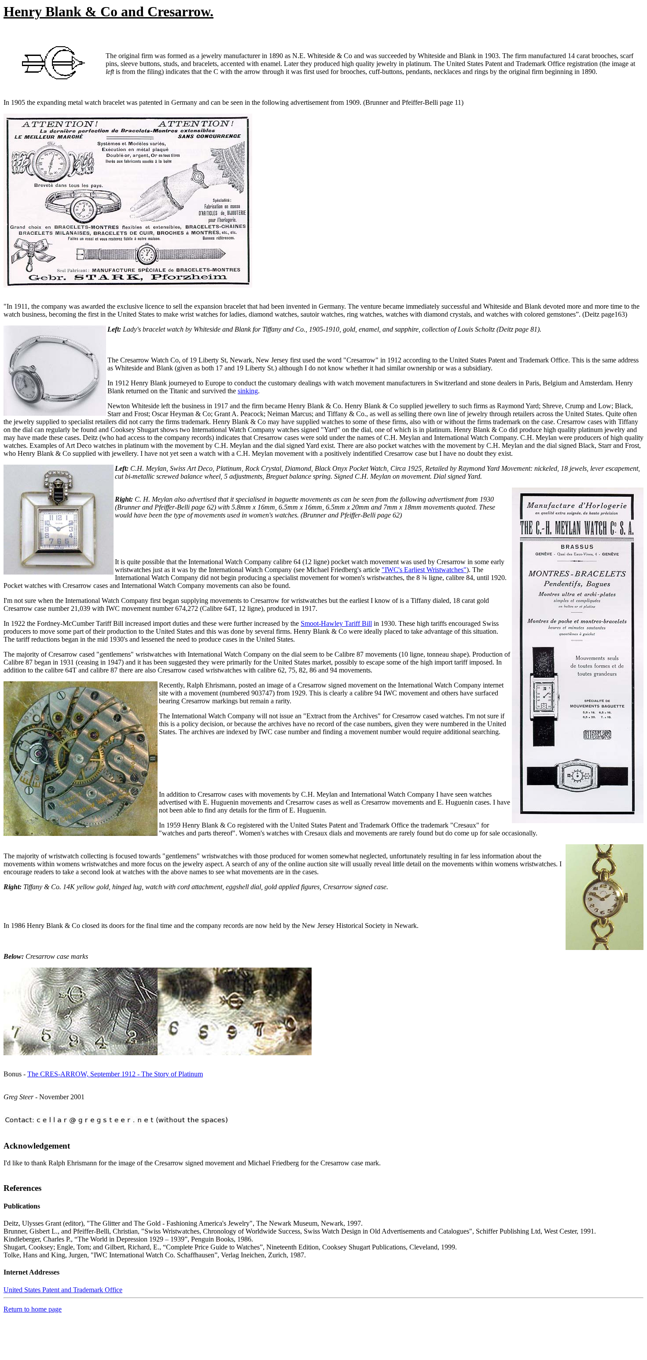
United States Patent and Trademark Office (63, 1289)
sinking (248, 391)
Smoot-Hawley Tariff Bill (336, 623)
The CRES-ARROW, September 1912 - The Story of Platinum (115, 1074)
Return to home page (33, 1309)
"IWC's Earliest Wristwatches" (424, 569)
